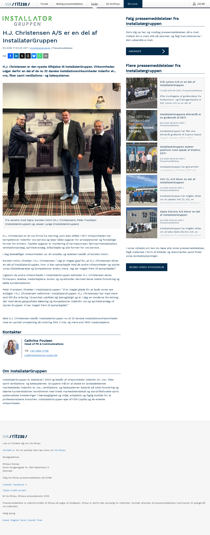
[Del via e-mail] (45, 56)
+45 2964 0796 (39, 350)
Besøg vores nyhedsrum (146, 267)
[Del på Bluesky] (34, 56)
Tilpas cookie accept (14, 490)
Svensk (31, 520)
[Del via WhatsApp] (39, 56)
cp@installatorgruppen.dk (40, 355)
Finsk (39, 520)
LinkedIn (7, 484)
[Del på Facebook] (10, 56)
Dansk (6, 520)
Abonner (135, 51)
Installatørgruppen (40, 48)
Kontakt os (9, 450)
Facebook (18, 484)
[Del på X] (22, 56)
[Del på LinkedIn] (16, 56)
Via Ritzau (59, 450)
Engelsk (14, 520)
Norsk (23, 520)
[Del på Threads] (28, 56)
